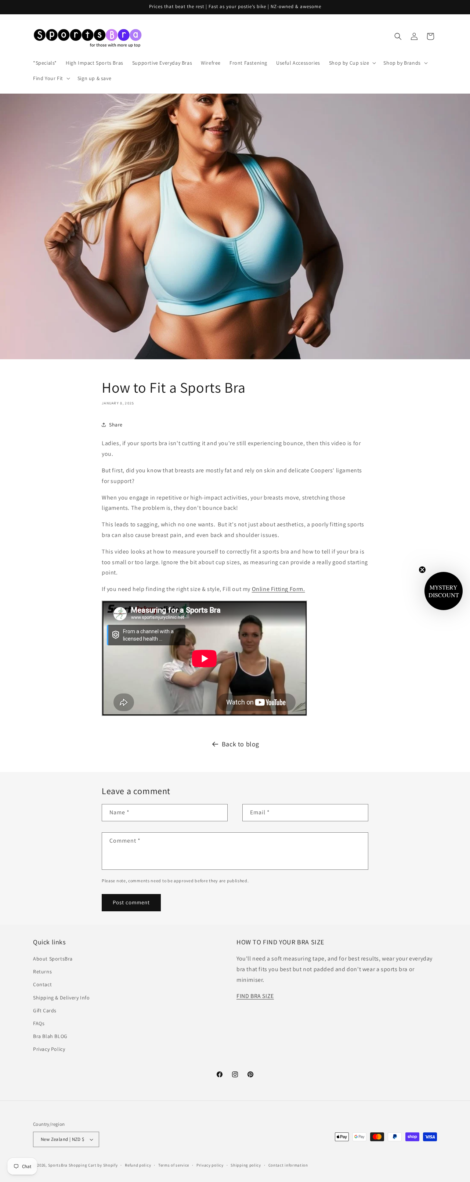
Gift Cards (45, 1010)
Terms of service (173, 1165)
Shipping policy (246, 1165)
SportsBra (58, 1165)
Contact (42, 984)
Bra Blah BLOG (50, 1036)
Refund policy (138, 1165)
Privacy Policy (49, 1049)
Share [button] (116, 424)
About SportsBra (53, 958)
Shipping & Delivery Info (61, 997)
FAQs (38, 1023)
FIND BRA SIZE (255, 996)
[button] (352, 63)
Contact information (288, 1165)
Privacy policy (210, 1165)
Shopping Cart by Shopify (93, 1165)
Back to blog (240, 744)
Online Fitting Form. (278, 589)
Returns (42, 971)
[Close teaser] (422, 569)
